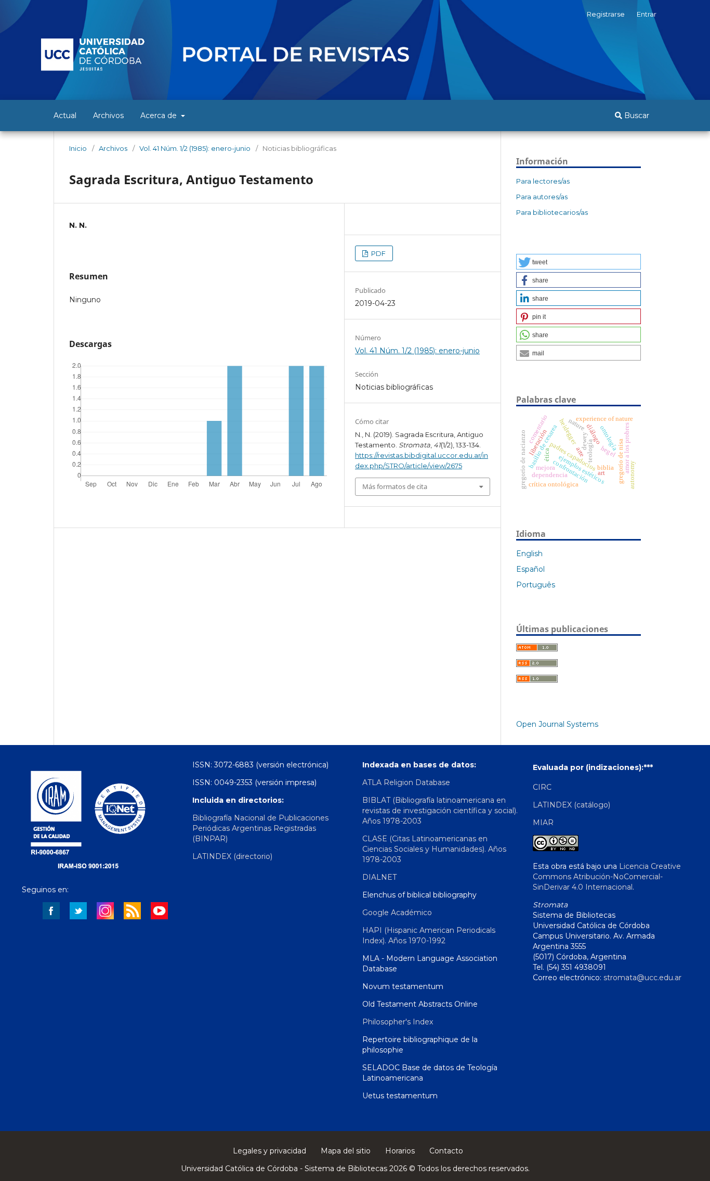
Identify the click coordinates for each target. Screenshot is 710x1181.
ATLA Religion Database (406, 782)
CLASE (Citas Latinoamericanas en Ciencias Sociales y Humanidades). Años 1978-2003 (434, 849)
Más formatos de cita (394, 486)
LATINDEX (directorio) (232, 856)
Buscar (635, 115)
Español (530, 569)
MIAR (543, 822)
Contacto (446, 1151)
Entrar (646, 14)
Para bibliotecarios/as (552, 212)
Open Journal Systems (557, 724)
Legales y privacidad (269, 1151)
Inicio (78, 148)
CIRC (542, 787)
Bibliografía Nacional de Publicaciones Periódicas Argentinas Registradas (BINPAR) (260, 828)
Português (535, 584)
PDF (378, 253)
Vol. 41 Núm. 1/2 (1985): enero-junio (195, 148)
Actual (65, 115)
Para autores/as (542, 196)
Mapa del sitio (346, 1151)
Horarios (400, 1151)
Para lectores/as (543, 181)
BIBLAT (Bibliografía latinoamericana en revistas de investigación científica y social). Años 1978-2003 (440, 810)
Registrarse (606, 14)
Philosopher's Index (397, 1021)
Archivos (108, 115)
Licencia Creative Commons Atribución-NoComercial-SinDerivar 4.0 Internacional (607, 877)
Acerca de (159, 115)
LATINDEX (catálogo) (571, 805)
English (529, 553)
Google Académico (397, 912)
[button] (578, 261)
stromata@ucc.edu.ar (642, 977)
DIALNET (379, 877)
